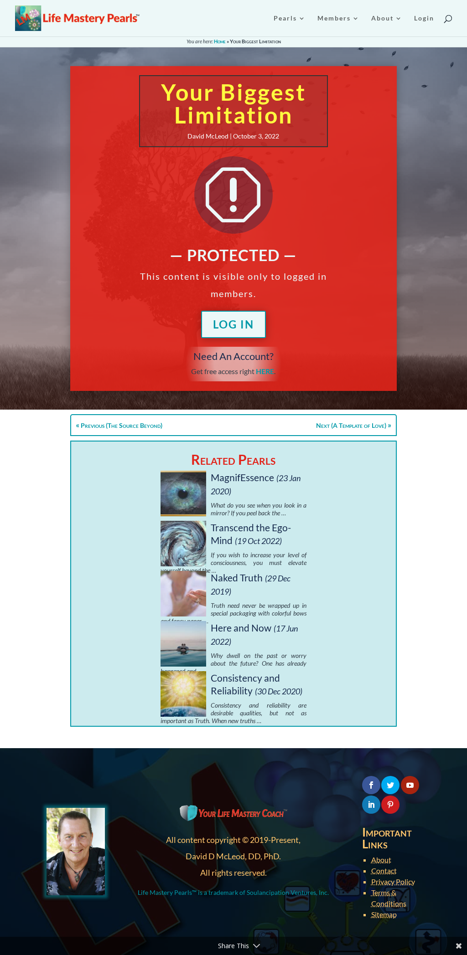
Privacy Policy (393, 881)
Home (220, 41)
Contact (384, 870)
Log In (233, 324)
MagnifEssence (242, 477)
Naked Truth (237, 577)
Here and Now (241, 627)
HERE (265, 371)
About (381, 859)
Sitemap (384, 914)
